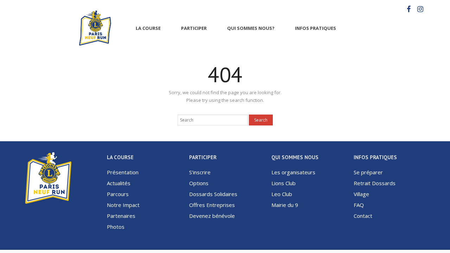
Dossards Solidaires (213, 193)
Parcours (118, 193)
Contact (363, 215)
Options (198, 183)
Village (361, 193)
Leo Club (281, 193)
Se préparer (368, 172)
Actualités (118, 183)
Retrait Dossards (375, 183)
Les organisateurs (293, 172)
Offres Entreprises (212, 204)
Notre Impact (123, 204)
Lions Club (283, 183)
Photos (115, 226)
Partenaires (121, 215)
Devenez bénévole (212, 215)
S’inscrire (200, 172)
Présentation (123, 172)
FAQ (359, 204)
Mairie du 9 (284, 204)
